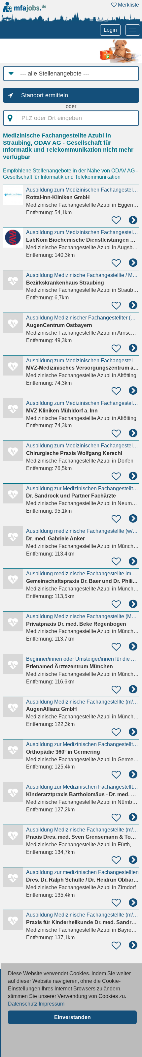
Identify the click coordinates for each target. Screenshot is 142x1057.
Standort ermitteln (44, 95)
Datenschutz (22, 1004)
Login (110, 30)
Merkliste (128, 5)
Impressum (51, 1004)
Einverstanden (72, 1017)
